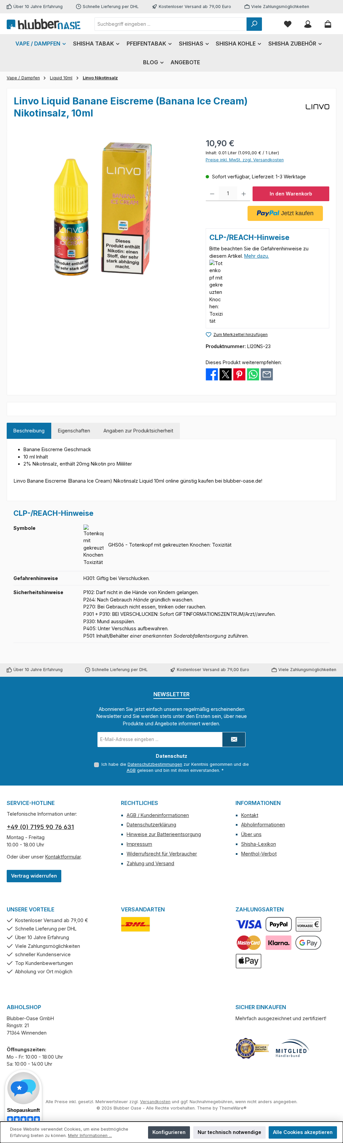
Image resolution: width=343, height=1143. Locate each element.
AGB (131, 770)
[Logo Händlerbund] (292, 1048)
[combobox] (170, 24)
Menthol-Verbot (259, 853)
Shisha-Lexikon (258, 844)
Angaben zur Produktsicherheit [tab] (138, 430)
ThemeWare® (233, 1108)
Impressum (139, 844)
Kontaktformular (63, 857)
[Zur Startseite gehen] (43, 24)
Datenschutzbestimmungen (155, 764)
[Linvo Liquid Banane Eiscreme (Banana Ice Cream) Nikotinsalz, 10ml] (103, 209)
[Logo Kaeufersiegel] (252, 1048)
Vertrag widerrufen (34, 876)
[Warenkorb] (328, 24)
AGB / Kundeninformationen (158, 815)
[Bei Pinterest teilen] (239, 374)
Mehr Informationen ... (90, 1135)
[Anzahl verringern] (212, 193)
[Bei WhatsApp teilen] (253, 374)
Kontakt (249, 815)
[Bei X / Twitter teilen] (225, 374)
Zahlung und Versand (150, 863)
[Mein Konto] (307, 24)
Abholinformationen (263, 824)
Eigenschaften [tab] (74, 430)
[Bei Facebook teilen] (211, 374)
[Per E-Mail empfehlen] (266, 374)
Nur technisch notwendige (229, 1132)
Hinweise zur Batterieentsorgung (164, 834)
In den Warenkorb (291, 193)
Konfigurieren (169, 1132)
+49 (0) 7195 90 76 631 (40, 826)
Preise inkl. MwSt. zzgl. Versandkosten (245, 159)
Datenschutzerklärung (151, 824)
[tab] (29, 431)
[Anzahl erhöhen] (243, 193)
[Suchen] (254, 24)
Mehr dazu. (256, 256)
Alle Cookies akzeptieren (303, 1132)
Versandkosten (155, 1101)
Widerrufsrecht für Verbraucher (162, 853)
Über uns (251, 834)
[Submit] (234, 739)
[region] (103, 209)
